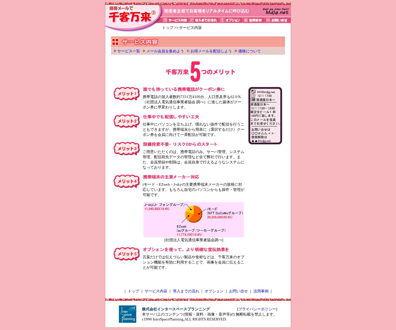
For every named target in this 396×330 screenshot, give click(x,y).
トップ (167, 27)
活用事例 (260, 291)
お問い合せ (238, 291)
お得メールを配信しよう (211, 51)
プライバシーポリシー (257, 309)
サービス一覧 (128, 51)
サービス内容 (156, 291)
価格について (249, 51)
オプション (214, 291)
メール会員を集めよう (165, 51)
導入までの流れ (186, 291)
